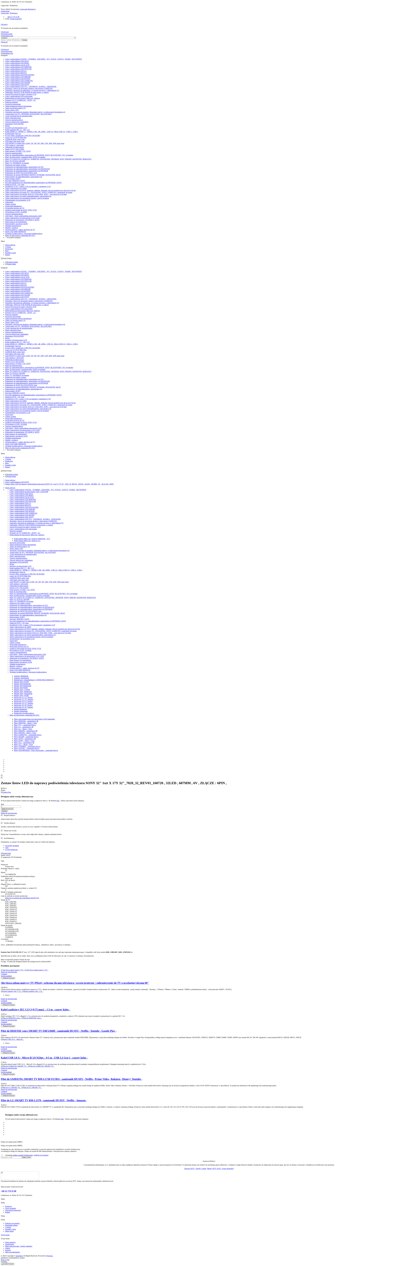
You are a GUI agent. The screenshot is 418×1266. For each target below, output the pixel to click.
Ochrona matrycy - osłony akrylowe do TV (24, 668)
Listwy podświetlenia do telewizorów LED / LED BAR (29, 492)
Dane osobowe (10, 1242)
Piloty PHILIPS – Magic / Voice (25, 733)
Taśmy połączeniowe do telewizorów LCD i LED (27, 656)
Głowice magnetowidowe (18, 558)
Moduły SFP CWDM (21, 682)
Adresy (7, 1248)
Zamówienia (9, 1244)
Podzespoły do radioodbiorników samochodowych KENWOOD (32, 607)
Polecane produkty (16, 531)
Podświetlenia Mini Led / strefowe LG (27, 541)
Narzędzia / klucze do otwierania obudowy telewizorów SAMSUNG (33, 521)
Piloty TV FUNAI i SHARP (19, 599)
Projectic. (50, 1256)
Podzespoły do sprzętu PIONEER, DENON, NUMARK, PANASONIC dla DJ (37, 613)
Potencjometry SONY (17, 617)
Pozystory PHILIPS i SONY (19, 619)
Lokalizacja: (5, 1195)
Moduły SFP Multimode (22, 684)
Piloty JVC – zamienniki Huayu (25, 725)
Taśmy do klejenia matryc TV (20, 547)
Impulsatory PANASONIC (19, 562)
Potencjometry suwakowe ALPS (21, 662)
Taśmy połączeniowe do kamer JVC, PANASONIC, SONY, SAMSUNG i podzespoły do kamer (43, 631)
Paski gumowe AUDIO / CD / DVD (22, 590)
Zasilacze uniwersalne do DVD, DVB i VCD (25, 648)
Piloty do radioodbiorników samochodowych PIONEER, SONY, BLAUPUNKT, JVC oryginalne (44, 594)
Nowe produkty (10, 1208)
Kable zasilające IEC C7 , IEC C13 (22, 568)
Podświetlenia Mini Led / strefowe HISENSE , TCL (32, 539)
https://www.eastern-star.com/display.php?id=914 (22, 898)
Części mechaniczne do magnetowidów (23, 554)
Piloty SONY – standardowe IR (25, 739)
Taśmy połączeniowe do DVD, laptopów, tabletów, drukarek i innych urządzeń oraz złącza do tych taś (45, 629)
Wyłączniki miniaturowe (18, 645)
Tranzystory (14, 641)
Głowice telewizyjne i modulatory (21, 560)
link (58, 801)
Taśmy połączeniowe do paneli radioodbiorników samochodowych (33, 635)
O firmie (8, 1227)
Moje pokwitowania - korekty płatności (18, 1246)
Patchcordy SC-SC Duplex (23, 705)
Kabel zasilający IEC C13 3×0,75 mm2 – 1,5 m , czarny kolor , (35, 1009)
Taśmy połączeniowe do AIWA (20, 627)
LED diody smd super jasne (19, 580)
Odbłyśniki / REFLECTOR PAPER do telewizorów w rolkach (31, 525)
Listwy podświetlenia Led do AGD (22, 497)
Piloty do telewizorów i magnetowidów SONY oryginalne (30, 596)
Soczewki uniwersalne (17, 543)
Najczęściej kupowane (13, 1210)
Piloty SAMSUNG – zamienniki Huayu (27, 735)
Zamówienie (5, 11)
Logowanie (24, 9)
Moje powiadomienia (12, 1252)
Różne (12, 564)
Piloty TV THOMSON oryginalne (21, 601)
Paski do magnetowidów (18, 592)
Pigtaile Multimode (20, 709)
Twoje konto (5, 1235)
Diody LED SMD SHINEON (20, 670)
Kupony (8, 1250)
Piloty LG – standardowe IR (23, 727)
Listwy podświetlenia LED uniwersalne (23, 529)
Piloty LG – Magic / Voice (23, 729)
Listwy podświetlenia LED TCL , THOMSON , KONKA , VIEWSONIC (35, 519)
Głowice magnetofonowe (18, 652)
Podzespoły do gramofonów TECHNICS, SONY (27, 658)
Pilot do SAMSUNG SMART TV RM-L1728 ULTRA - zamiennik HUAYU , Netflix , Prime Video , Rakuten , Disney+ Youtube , (71, 1079)
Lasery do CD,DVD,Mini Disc (20, 576)
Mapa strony (9, 1231)
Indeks (3, 855)
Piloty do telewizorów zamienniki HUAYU (25, 715)
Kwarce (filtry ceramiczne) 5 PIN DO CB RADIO (27, 574)
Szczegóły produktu (12, 846)
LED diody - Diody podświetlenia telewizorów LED (28, 654)
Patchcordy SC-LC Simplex (23, 703)
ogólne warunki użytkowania (23, 1155)
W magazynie (5, 857)
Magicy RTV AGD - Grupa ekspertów (220, 1169)
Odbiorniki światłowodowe (19, 586)
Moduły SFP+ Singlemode (23, 694)
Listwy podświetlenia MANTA (20, 505)
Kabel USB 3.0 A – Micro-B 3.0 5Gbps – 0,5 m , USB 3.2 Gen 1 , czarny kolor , (44, 1057)
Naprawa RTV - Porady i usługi (195, 1169)
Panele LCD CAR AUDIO (19, 588)
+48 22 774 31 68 (13, 17)
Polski (13, 264)
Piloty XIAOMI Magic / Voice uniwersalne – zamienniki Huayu (36, 750)
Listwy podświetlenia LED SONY (22, 517)
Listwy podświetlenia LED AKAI (21, 494)
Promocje (8, 1206)
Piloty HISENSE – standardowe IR (26, 721)
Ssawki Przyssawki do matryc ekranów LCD (25, 527)
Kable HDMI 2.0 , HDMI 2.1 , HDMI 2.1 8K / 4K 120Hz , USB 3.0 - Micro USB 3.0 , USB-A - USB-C (46, 570)
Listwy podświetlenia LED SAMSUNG (23, 513)
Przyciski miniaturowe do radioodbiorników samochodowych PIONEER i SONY (38, 621)
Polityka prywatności (12, 1223)
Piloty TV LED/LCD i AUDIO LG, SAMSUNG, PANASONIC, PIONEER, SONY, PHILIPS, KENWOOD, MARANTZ (53, 597)
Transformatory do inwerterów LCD (22, 639)
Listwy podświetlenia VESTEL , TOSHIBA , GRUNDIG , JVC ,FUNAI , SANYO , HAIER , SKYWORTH (48, 490)
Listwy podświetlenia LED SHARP (22, 515)
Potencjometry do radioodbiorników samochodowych (28, 615)
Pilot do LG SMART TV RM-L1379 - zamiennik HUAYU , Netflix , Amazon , (44, 1100)
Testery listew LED (16, 548)
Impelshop (19, 1256)
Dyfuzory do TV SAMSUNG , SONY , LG (25, 533)
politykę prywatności (41, 1155)
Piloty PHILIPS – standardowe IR (25, 731)
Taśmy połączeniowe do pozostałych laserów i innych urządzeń (31, 637)
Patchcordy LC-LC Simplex (23, 699)
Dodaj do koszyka (7, 809)
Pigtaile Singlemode (21, 711)
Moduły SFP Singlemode (22, 686)
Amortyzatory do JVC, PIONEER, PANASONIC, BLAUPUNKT (33, 552)
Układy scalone (15, 643)
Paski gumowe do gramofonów (20, 660)
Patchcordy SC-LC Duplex (23, 701)
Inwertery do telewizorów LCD (20, 566)
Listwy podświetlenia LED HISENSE (23, 499)
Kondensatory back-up (17, 572)
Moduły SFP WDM (21, 688)
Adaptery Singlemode (21, 678)
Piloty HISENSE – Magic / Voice (25, 723)
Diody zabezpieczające (17, 556)
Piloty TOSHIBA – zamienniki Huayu (27, 746)
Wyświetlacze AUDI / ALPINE (20, 650)
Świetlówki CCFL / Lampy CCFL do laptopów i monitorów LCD (32, 625)
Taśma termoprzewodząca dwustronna (23, 545)
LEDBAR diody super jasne (19, 578)
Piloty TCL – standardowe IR (24, 743)
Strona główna (10, 488)
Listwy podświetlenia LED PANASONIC (24, 507)
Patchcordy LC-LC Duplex (23, 697)
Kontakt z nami (10, 1229)
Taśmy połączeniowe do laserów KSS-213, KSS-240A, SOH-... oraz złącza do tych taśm (40, 633)
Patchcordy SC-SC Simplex (23, 707)
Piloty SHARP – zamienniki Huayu (26, 737)
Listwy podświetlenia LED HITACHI (23, 501)
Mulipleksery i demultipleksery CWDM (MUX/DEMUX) (34, 680)
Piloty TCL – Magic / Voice (23, 745)
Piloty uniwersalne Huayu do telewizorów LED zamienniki (34, 719)
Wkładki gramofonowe (17, 664)
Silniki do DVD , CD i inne (19, 623)
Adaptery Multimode (21, 676)
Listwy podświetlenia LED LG (20, 503)
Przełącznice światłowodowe (24, 713)
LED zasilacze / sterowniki (19, 584)
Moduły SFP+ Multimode (23, 692)
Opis (6, 848)
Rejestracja (32, 9)
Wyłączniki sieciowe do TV (19, 646)
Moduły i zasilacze (16, 666)
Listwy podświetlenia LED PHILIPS (22, 509)
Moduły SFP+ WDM (21, 695)
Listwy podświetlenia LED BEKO (22, 496)
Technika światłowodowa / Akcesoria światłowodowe (28, 672)
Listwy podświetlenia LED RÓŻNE (22, 511)
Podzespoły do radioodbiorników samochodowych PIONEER (31, 609)
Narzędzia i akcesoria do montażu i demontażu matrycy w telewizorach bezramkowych (39, 550)
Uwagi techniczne (11, 849)
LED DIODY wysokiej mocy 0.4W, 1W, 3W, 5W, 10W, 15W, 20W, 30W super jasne (39, 582)
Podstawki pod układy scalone (20, 603)
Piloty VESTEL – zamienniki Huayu (26, 748)
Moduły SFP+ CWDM (22, 690)
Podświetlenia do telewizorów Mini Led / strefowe (27, 535)
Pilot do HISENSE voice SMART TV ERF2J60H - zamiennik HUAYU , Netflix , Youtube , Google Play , (58, 1030)
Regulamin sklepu (11, 1225)
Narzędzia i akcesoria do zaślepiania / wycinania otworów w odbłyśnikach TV (37, 523)
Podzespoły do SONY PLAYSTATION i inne (25, 611)
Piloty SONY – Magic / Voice (24, 741)
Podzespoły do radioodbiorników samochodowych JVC (29, 605)
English (15, 262)
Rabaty (7, 1212)
